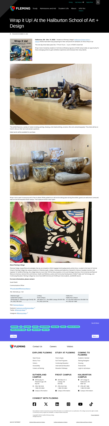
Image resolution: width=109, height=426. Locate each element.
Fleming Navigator (83, 360)
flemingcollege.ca (18, 305)
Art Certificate (27, 326)
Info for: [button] (82, 9)
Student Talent (46, 329)
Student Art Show (36, 329)
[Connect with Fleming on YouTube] (80, 405)
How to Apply (59, 358)
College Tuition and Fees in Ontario (84, 422)
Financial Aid (82, 366)
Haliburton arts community (73, 326)
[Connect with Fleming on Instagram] (69, 405)
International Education (62, 366)
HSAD (29, 329)
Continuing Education (61, 363)
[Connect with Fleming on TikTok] (92, 405)
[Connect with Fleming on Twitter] (46, 405)
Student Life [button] (63, 8)
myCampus (78, 2)
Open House (36, 358)
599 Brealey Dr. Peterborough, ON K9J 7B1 (40, 382)
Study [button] (35, 8)
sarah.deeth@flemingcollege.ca (21, 289)
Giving (71, 2)
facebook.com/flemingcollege (25, 308)
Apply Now (89, 2)
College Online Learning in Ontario (37, 422)
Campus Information (41, 391)
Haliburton (63, 326)
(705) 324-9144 (62, 386)
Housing (80, 363)
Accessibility (36, 366)
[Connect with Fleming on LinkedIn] (57, 405)
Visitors (70, 346)
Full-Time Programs (61, 360)
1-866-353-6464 (39, 388)
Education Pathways (61, 368)
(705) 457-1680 (84, 386)
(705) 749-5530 (39, 386)
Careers (57, 346)
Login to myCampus (84, 368)
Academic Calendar (83, 358)
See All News (95, 323)
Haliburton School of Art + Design (18, 329)
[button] (98, 2)
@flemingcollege (22, 313)
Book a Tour (36, 360)
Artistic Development (44, 326)
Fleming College (55, 326)
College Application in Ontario (60, 422)
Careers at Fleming (38, 368)
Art (21, 326)
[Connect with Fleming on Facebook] (35, 405)
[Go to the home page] (20, 8)
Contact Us (37, 346)
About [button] (73, 8)
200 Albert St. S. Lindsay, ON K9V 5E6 (62, 382)
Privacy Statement (95, 415)
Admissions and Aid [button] (48, 8)
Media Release (14, 326)
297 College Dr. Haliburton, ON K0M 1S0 (85, 382)
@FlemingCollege (20, 310)
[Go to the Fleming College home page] (20, 347)
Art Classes (35, 326)
